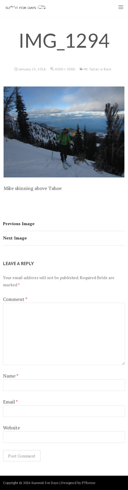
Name (10, 375)
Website (11, 427)
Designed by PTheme (78, 482)
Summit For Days (26, 7)
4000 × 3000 (65, 69)
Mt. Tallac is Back (97, 69)
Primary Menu (121, 7)
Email (10, 401)
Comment (15, 299)
